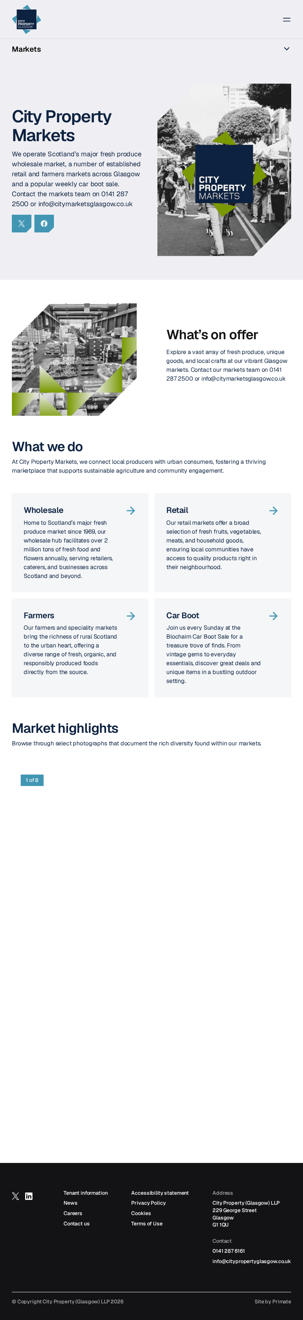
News (70, 1203)
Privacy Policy (148, 1203)
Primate (281, 1301)
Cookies (141, 1213)
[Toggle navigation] (282, 19)
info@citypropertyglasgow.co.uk (251, 1261)
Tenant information (86, 1193)
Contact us (77, 1223)
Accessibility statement (160, 1193)
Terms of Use (146, 1223)
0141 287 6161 (228, 1251)
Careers (73, 1213)
